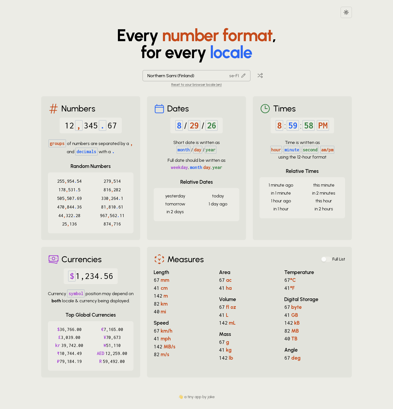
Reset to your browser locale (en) (196, 85)
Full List (338, 259)
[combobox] (196, 75)
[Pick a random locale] (260, 75)
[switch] (326, 259)
